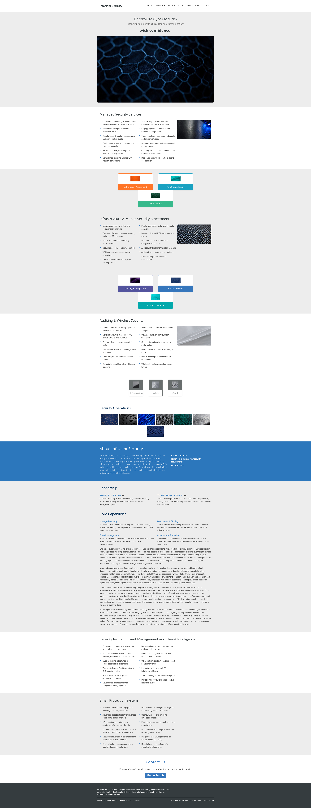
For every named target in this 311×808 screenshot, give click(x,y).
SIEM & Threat (193, 5)
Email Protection (175, 5)
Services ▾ (160, 5)
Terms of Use (208, 800)
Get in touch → (177, 465)
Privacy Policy (195, 800)
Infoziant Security (111, 6)
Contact (206, 5)
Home (150, 5)
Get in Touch (155, 775)
